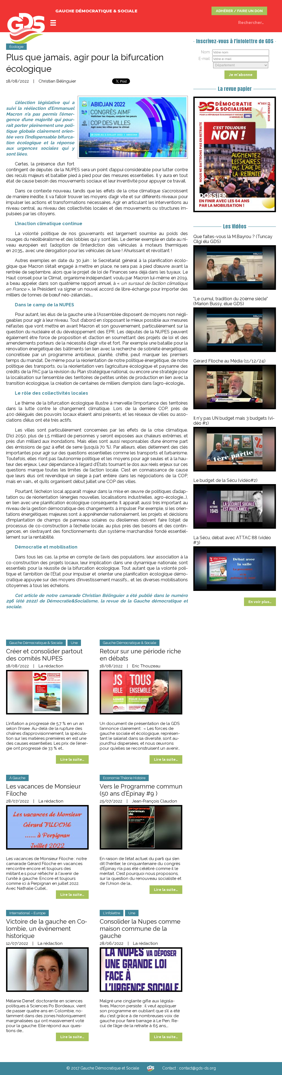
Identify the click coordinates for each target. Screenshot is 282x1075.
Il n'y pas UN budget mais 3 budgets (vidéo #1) (234, 421)
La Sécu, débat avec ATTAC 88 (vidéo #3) (232, 540)
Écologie (16, 47)
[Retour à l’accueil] (150, 1068)
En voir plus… (260, 602)
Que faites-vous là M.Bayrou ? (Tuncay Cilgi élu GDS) (232, 239)
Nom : (206, 52)
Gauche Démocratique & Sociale (36, 643)
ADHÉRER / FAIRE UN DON (239, 11)
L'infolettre (111, 913)
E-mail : (205, 58)
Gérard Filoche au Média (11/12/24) (229, 361)
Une (74, 643)
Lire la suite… (72, 759)
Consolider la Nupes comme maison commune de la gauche (140, 928)
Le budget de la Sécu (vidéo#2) (225, 480)
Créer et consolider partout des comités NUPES (44, 655)
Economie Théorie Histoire (124, 778)
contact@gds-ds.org (197, 1068)
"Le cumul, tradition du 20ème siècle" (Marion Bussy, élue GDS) (230, 301)
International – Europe (27, 913)
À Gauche (17, 778)
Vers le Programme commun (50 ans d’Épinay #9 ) (141, 790)
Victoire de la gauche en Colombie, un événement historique (46, 928)
